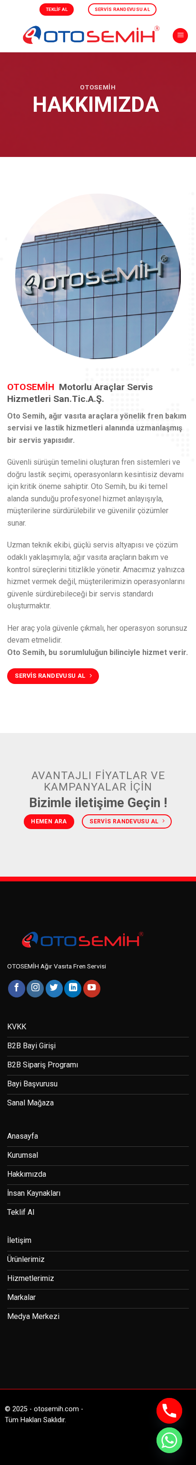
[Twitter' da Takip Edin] (54, 988)
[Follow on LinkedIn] (72, 988)
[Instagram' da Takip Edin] (35, 988)
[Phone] (169, 1411)
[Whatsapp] (169, 1440)
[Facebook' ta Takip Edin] (16, 988)
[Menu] (180, 36)
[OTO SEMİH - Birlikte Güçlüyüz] (89, 35)
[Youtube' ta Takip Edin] (91, 988)
